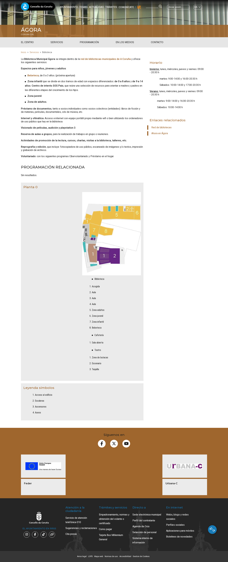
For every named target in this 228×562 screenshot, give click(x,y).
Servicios (57, 42)
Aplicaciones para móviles (180, 531)
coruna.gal (27, 34)
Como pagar (105, 529)
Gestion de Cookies (141, 556)
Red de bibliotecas (161, 127)
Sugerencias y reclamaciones (81, 528)
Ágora (31, 30)
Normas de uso (111, 556)
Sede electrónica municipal (146, 515)
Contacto (157, 42)
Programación (89, 42)
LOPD (90, 556)
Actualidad (96, 7)
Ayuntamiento (69, 7)
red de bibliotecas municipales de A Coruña (105, 59)
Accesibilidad (125, 556)
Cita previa (71, 534)
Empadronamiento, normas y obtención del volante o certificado (114, 519)
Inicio (23, 52)
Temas (83, 7)
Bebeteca (33, 75)
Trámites (111, 7)
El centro (27, 42)
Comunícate (126, 7)
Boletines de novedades (179, 537)
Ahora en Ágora (159, 133)
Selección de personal (144, 532)
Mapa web (98, 556)
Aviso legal (82, 556)
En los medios (125, 42)
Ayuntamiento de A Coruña (38, 7)
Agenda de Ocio (141, 526)
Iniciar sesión (175, 7)
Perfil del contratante (143, 520)
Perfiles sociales (175, 525)
